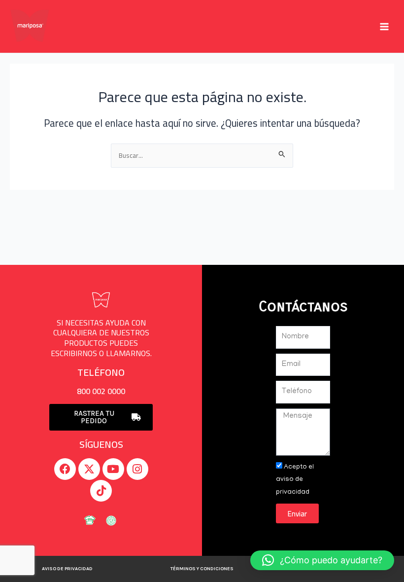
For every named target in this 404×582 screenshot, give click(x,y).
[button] (322, 560)
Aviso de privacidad (67, 569)
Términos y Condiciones (202, 569)
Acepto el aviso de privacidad (295, 480)
